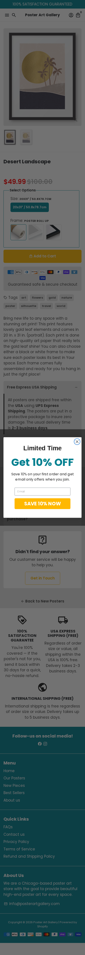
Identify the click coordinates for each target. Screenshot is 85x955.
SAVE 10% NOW (42, 503)
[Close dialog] (77, 442)
